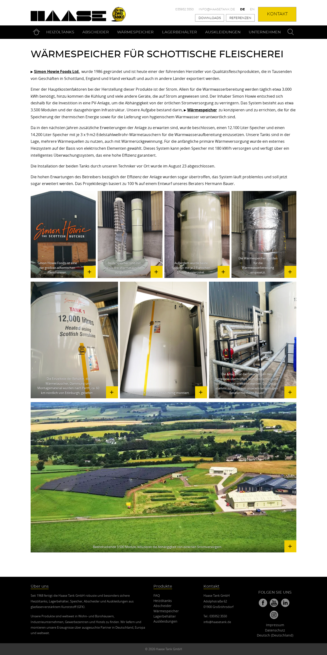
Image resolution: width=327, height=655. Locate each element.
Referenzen (240, 18)
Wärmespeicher (135, 32)
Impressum (275, 625)
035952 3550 (184, 9)
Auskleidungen (223, 32)
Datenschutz (275, 630)
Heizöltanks (60, 32)
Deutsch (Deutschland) (275, 635)
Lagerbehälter (179, 32)
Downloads (209, 18)
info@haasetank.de (217, 9)
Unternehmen (265, 32)
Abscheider (95, 32)
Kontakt (277, 14)
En (252, 9)
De (242, 9)
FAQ (156, 595)
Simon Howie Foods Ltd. (57, 71)
